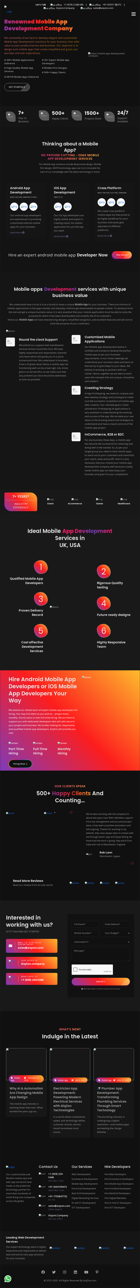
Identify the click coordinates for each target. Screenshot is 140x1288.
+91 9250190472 (57, 1188)
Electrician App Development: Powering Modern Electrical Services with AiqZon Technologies (67, 1099)
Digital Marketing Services (85, 1198)
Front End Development (84, 1188)
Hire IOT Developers (115, 1207)
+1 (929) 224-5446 (73, 4)
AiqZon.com (89, 1280)
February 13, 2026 (31, 1079)
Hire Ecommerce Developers (118, 1179)
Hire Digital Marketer (115, 1198)
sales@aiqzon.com (103, 8)
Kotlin (18, 197)
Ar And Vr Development (84, 1202)
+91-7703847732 (57, 1198)
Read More (16, 232)
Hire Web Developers (115, 1174)
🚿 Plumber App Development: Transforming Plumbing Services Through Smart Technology (111, 1099)
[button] (134, 14)
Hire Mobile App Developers (118, 1183)
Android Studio (30, 197)
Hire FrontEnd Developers (117, 1188)
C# (61, 197)
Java (12, 197)
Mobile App (15, 1079)
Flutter (113, 193)
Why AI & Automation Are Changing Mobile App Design (26, 1092)
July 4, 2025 (80, 1080)
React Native (103, 193)
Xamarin (122, 193)
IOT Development (81, 1207)
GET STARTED (16, 87)
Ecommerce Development (85, 1179)
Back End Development (83, 1193)
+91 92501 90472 (111, 4)
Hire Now (121, 254)
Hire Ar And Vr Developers (117, 1202)
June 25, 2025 (123, 1080)
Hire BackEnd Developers (117, 1193)
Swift (56, 197)
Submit (100, 981)
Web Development (81, 1174)
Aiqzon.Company (65, 8)
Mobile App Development (85, 1183)
